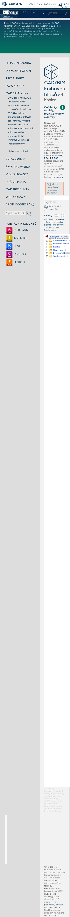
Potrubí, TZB (52, 227)
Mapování (58, 224)
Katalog (48, 215)
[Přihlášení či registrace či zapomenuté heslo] (43, 15)
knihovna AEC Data (18, 124)
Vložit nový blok (52, 186)
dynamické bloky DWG (19, 117)
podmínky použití (53, 904)
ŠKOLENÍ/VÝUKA (18, 167)
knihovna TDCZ (16, 136)
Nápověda (53, 209)
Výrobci (64, 236)
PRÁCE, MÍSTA (16, 182)
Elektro (47, 224)
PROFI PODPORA (18, 204)
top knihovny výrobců (19, 120)
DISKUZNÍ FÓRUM (18, 71)
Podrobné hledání (52, 206)
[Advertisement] (36, 839)
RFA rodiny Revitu (16, 101)
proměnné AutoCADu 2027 (18, 36)
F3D (56, 158)
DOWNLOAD (15, 86)
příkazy (56, 34)
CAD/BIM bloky (17, 93)
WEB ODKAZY (16, 197)
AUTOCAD (20, 230)
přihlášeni (51, 193)
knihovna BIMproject (18, 139)
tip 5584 (52, 915)
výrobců (58, 177)
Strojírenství (50, 230)
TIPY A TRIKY (15, 78)
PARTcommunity (16, 143)
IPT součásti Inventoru (19, 105)
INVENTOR (20, 238)
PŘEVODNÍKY (15, 159)
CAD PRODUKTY (17, 189)
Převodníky (34, 34)
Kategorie (54, 236)
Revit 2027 (31, 28)
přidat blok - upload (18, 151)
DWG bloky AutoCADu (19, 97)
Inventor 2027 (11, 28)
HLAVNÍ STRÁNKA (18, 63)
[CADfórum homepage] (10, 14)
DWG (59, 155)
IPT (51, 158)
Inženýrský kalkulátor (24, 31)
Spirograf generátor (47, 31)
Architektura (54, 219)
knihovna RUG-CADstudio (21, 128)
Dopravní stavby (54, 222)
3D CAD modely (16, 113)
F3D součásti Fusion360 (20, 109)
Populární (49, 174)
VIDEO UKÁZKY (17, 174)
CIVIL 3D (19, 254)
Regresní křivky (12, 34)
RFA (46, 158)
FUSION (19, 262)
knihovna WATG (16, 132)
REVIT (17, 246)
